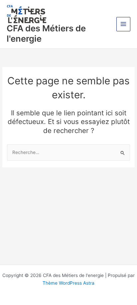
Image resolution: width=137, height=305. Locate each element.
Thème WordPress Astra (68, 283)
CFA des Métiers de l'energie (46, 33)
